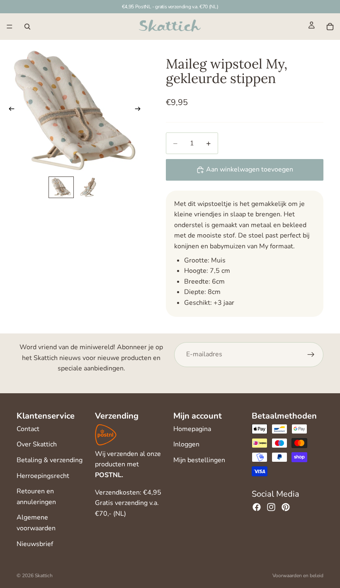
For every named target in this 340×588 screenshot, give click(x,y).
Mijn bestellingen (199, 460)
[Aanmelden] (311, 354)
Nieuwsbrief (35, 544)
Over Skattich (37, 444)
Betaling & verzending (50, 460)
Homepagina (192, 429)
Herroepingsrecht (43, 475)
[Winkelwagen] (330, 26)
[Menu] (9, 26)
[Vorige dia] (9, 110)
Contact (28, 429)
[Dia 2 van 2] (88, 187)
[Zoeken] (27, 26)
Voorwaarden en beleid (297, 575)
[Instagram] (271, 507)
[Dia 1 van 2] (61, 187)
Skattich (44, 575)
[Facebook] (257, 507)
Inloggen (186, 444)
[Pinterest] (286, 507)
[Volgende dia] (140, 110)
